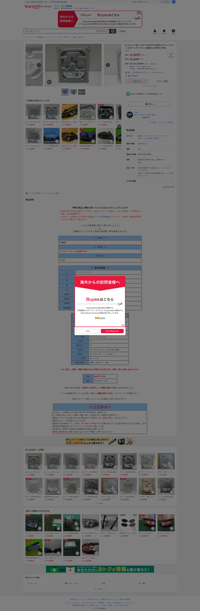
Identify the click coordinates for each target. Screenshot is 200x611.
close (88, 331)
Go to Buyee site (112, 331)
